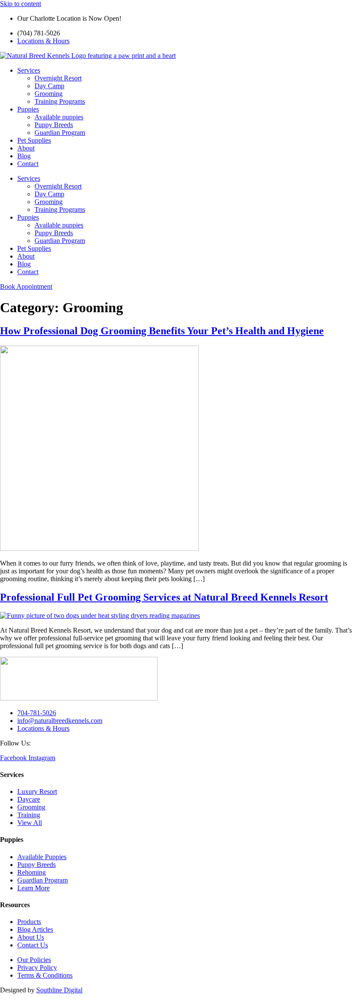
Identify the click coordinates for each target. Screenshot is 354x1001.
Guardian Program (60, 132)
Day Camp (49, 86)
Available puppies (59, 117)
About (26, 148)
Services (28, 70)
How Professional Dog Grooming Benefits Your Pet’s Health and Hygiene (162, 330)
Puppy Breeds (54, 124)
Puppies (28, 109)
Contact (27, 163)
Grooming (49, 93)
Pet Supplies (34, 140)
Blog (24, 156)
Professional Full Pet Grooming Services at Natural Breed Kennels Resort (164, 597)
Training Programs (60, 101)
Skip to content (20, 3)
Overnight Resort (58, 78)
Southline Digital (59, 990)
